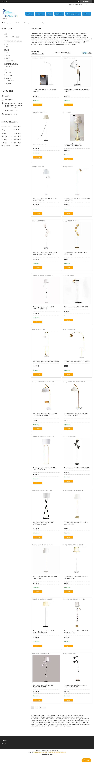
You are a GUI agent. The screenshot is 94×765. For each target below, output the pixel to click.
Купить (38, 104)
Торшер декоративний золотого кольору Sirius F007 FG (77, 199)
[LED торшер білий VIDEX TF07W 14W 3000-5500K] (46, 73)
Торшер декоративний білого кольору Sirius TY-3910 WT (45, 199)
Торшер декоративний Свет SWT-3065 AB (46, 361)
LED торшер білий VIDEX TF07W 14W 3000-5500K (44, 90)
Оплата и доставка (73, 14)
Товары (39, 14)
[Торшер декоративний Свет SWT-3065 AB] (46, 344)
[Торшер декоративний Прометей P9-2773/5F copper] (77, 236)
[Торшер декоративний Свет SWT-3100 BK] (77, 451)
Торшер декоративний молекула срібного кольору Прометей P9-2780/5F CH (46, 253)
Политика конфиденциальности (57, 752)
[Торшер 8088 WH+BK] (46, 127)
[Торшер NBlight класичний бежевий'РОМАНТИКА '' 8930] (77, 127)
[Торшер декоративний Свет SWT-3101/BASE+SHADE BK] (46, 505)
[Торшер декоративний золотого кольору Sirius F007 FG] (77, 182)
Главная (29, 14)
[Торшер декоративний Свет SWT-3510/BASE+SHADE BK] (46, 614)
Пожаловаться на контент (40, 752)
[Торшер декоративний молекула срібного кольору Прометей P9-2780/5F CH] (46, 236)
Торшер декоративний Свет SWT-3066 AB (77, 361)
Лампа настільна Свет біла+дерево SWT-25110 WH (77, 90)
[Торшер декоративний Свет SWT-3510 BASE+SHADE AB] (77, 505)
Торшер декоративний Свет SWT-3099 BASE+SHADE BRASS (45, 469)
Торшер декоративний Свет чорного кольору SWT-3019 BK (75, 686)
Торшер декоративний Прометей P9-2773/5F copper (75, 253)
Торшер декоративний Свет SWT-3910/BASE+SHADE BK (43, 686)
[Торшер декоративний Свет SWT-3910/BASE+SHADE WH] (46, 290)
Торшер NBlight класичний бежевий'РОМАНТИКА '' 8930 (73, 145)
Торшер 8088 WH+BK (39, 144)
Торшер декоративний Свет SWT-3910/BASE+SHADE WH (43, 308)
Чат (88, 760)
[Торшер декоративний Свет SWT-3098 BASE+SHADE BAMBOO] (46, 397)
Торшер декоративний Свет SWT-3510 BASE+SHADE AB (76, 523)
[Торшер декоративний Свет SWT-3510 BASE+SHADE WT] (77, 560)
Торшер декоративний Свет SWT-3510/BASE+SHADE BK (43, 632)
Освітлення (19, 23)
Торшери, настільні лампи (32, 23)
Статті (4, 744)
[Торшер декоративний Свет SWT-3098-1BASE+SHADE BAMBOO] (77, 397)
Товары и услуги (9, 23)
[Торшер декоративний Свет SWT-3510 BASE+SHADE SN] (46, 560)
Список (90, 52)
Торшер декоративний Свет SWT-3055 (76, 307)
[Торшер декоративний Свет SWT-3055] (77, 290)
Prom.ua (55, 750)
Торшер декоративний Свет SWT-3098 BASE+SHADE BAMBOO (45, 414)
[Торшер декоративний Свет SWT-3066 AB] (77, 344)
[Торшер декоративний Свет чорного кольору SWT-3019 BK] (77, 668)
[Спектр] (10, 12)
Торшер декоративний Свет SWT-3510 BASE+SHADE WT (76, 577)
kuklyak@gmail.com (11, 114)
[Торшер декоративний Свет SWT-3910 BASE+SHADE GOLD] (77, 614)
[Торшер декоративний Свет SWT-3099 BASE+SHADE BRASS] (46, 451)
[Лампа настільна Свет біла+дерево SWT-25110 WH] (77, 73)
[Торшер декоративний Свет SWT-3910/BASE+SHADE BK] (46, 668)
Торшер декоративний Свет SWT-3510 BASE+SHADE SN (45, 577)
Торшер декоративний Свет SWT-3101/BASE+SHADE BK (43, 523)
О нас (50, 14)
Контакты (59, 14)
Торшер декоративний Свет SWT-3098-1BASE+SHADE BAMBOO (76, 414)
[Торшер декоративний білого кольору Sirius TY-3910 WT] (46, 182)
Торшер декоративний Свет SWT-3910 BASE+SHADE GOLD (76, 632)
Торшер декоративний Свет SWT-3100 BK (77, 468)
